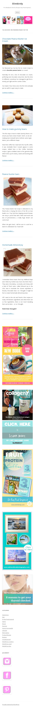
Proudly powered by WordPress (10, 704)
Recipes (4, 637)
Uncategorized (6, 639)
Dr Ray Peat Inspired (8, 619)
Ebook (4, 624)
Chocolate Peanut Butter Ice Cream (14, 40)
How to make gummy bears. (14, 129)
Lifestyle (4, 630)
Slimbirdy (17, 3)
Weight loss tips (6, 646)
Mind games (5, 633)
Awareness (5, 615)
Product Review (6, 635)
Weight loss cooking (7, 642)
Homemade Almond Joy (12, 245)
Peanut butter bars (10, 174)
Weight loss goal (6, 644)
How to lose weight (7, 628)
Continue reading (8, 92)
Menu (17, 12)
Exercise (4, 626)
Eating (4, 621)
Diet (3, 617)
